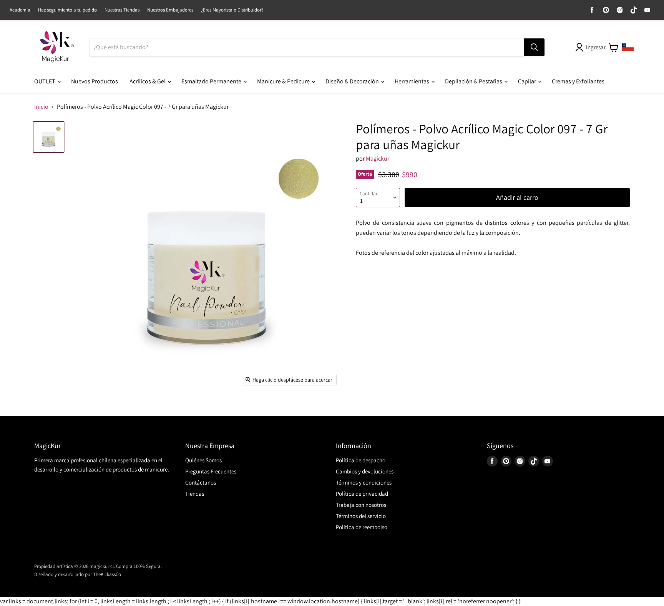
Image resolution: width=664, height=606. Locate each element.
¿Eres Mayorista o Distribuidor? (232, 10)
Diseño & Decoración (352, 81)
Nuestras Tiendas (122, 10)
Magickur (377, 158)
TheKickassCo (107, 574)
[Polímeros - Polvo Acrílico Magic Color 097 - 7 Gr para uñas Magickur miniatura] (48, 137)
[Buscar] (534, 47)
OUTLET (45, 81)
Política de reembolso (361, 527)
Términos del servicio (361, 516)
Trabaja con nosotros (361, 504)
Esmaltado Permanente (211, 81)
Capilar (527, 81)
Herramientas (412, 81)
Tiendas (194, 493)
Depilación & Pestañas (474, 81)
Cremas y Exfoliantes (578, 81)
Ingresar (596, 47)
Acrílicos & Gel (148, 81)
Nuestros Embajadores (170, 10)
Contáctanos (200, 482)
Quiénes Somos (203, 460)
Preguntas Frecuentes (210, 471)
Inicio (41, 106)
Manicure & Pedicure (284, 81)
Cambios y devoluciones (364, 471)
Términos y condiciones (364, 482)
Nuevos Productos (94, 81)
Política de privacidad (362, 493)
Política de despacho (360, 460)
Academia (20, 10)
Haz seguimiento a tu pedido (67, 10)
